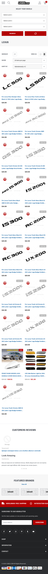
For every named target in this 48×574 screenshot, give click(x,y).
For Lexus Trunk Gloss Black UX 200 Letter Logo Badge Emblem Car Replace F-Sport (35, 271)
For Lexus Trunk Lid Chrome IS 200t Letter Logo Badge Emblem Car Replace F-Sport (12, 306)
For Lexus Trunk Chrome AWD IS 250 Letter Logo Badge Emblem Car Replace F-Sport (12, 409)
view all (24, 484)
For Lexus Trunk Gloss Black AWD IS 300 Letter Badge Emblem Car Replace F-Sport (11, 202)
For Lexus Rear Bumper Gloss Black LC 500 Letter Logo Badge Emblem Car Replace (12, 98)
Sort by (5, 66)
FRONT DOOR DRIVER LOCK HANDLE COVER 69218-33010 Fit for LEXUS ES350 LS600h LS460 (12, 375)
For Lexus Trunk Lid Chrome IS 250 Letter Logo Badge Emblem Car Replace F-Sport (35, 306)
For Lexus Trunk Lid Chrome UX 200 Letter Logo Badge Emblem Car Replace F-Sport (35, 340)
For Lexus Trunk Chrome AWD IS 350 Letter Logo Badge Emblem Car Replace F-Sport (12, 133)
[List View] (40, 54)
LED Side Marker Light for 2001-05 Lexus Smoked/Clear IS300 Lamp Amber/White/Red (35, 375)
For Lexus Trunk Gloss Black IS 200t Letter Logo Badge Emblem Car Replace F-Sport (35, 202)
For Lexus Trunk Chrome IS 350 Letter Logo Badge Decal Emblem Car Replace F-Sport (35, 167)
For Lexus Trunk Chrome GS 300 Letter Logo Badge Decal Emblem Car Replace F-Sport (12, 167)
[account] (39, 3)
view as (34, 54)
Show (4, 60)
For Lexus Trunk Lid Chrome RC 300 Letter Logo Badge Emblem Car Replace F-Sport (12, 340)
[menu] (3, 3)
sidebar (5, 54)
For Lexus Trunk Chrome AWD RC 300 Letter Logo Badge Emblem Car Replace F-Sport (34, 133)
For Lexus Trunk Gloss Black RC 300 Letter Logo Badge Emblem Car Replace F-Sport (12, 271)
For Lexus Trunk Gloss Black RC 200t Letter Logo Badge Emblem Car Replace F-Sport (35, 236)
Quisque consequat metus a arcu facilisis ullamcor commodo (21, 451)
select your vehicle (24, 9)
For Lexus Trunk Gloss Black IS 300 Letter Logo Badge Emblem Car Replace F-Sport (12, 236)
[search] (9, 3)
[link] (12, 83)
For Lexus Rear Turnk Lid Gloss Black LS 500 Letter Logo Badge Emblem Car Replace (35, 98)
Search (12, 33)
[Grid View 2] (44, 54)
